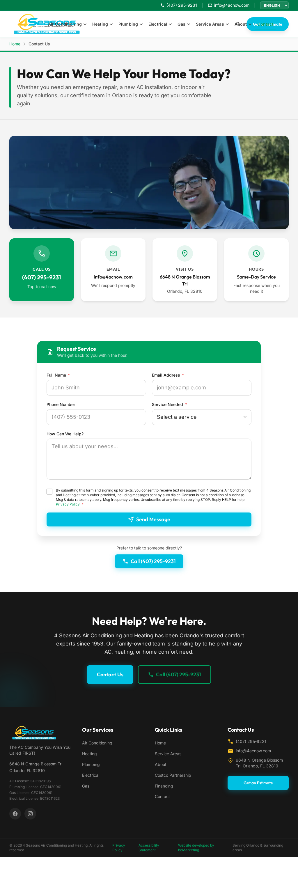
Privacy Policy (67, 504)
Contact (162, 796)
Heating (89, 753)
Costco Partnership (173, 775)
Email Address (168, 375)
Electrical (90, 775)
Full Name (58, 375)
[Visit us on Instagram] (30, 814)
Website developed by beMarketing (196, 847)
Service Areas (168, 753)
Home (14, 43)
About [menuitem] (241, 24)
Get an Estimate (258, 782)
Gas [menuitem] (181, 24)
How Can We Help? (65, 433)
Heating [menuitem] (100, 24)
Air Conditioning (97, 742)
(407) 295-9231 (251, 741)
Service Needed (169, 404)
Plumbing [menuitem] (128, 24)
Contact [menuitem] (265, 24)
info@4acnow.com (253, 750)
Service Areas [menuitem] (210, 24)
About (160, 764)
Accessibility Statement (149, 847)
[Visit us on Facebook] (15, 814)
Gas (85, 785)
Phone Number (61, 404)
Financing (164, 785)
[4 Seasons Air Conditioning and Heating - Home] (39, 733)
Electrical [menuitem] (157, 24)
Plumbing (91, 764)
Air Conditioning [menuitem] (65, 24)
